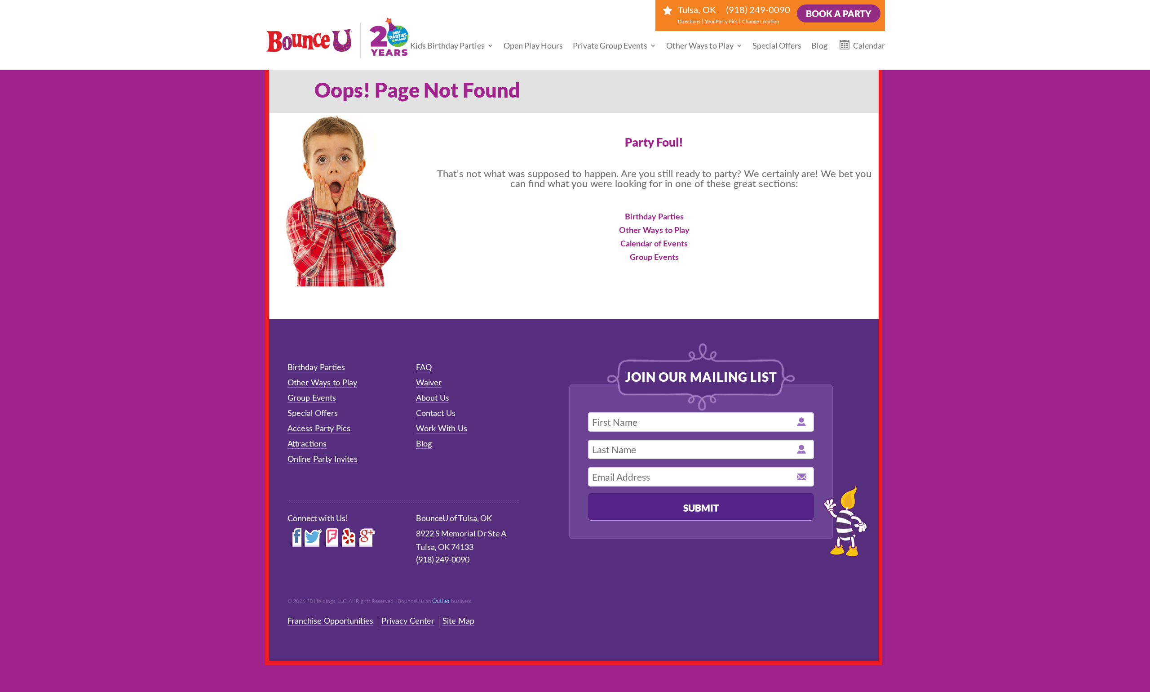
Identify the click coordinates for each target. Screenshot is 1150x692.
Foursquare (330, 538)
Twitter (312, 538)
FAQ (424, 368)
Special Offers (776, 45)
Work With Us (441, 429)
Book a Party (838, 13)
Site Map (458, 621)
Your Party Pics (721, 21)
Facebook (295, 538)
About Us (432, 398)
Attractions (307, 444)
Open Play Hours (533, 45)
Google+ (366, 538)
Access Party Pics (319, 429)
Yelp (347, 538)
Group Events (654, 258)
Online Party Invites (323, 459)
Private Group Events (610, 45)
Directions (689, 21)
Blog (819, 45)
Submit (701, 507)
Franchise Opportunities (330, 621)
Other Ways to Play (700, 45)
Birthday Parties (654, 217)
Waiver (429, 383)
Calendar (869, 45)
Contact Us (436, 414)
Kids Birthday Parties (447, 45)
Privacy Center (407, 621)
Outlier (441, 600)
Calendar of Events (654, 244)
